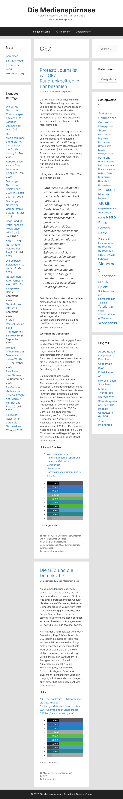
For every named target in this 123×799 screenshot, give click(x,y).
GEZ (61, 545)
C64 (110, 113)
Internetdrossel (105, 177)
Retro (111, 217)
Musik (104, 203)
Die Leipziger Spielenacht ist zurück (15, 264)
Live (106, 181)
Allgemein (47, 536)
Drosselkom (104, 145)
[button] (53, 483)
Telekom (102, 302)
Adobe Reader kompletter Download (107, 355)
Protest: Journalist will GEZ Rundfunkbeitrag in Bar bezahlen (59, 78)
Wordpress (107, 323)
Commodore (107, 118)
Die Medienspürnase (61, 10)
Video (112, 306)
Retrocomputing (106, 243)
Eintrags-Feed (14, 60)
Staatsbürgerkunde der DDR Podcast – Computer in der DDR (107, 409)
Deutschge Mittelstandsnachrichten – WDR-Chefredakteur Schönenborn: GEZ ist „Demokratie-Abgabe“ (61, 710)
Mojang (102, 198)
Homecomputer (106, 169)
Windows (105, 318)
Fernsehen (105, 157)
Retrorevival (106, 255)
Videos (101, 311)
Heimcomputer (106, 165)
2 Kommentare (50, 779)
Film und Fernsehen (62, 536)
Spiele (103, 287)
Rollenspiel (103, 259)
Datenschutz (104, 135)
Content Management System (106, 126)
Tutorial (103, 306)
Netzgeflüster (104, 209)
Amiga (102, 113)
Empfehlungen (83, 31)
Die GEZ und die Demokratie (56, 573)
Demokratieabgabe (49, 545)
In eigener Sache (41, 31)
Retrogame (104, 246)
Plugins (101, 218)
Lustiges (62, 539)
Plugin (108, 212)
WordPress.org (15, 73)
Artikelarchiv (63, 31)
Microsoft (106, 189)
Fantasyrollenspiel (106, 154)
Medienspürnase (104, 185)
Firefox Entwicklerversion (107, 372)
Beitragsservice (58, 542)
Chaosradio (105, 363)
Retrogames (105, 250)
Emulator (102, 150)
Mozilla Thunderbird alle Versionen (106, 393)
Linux (100, 181)
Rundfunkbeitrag (72, 545)
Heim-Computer (106, 161)
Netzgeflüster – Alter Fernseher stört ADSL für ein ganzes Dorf (15, 284)
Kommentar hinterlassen (54, 551)
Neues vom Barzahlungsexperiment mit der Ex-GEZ (64, 472)
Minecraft (103, 194)
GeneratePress (84, 794)
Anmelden (12, 56)
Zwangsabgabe (47, 548)
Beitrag (46, 542)
